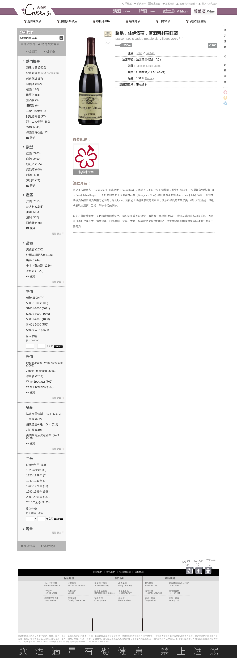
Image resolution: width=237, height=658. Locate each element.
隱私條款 (139, 571)
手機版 (128, 3)
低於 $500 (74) (35, 297)
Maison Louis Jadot (148, 65)
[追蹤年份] (181, 38)
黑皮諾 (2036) (34, 249)
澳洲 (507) (32, 217)
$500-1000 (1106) (37, 303)
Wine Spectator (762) (39, 381)
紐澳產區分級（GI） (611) (42, 424)
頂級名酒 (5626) (36, 67)
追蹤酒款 (169, 3)
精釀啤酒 (134, 21)
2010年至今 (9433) (37, 502)
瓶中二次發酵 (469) (38, 121)
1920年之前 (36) (36, 470)
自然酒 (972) (34, 84)
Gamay (149, 78)
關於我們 (97, 571)
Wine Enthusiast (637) (39, 387)
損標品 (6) (32, 105)
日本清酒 (164, 21)
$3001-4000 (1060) (38, 319)
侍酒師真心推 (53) (37, 132)
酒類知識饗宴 (197, 21)
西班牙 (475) (34, 222)
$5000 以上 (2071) (37, 329)
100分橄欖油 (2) (36, 110)
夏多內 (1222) (34, 271)
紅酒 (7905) (33, 153)
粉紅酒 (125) (34, 164)
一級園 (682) (34, 419)
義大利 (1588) (34, 206)
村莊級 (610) (34, 429)
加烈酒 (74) (33, 180)
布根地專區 (103, 21)
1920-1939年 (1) (36, 475)
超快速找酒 (34, 21)
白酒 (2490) (33, 158)
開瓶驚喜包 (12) (36, 116)
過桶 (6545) (33, 127)
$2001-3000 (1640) (38, 313)
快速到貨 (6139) (36, 72)
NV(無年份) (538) (36, 464)
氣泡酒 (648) (34, 169)
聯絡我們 (110, 571)
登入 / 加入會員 (209, 3)
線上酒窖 (155, 3)
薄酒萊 (150, 53)
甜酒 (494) (32, 174)
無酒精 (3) (32, 100)
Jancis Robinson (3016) (41, 370)
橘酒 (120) (32, 89)
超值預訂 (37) (34, 78)
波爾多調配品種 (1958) (40, 254)
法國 (139, 53)
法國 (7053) (33, 201)
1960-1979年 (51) (37, 486)
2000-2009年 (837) (37, 496)
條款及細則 (125, 571)
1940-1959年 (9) (36, 480)
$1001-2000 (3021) (38, 308)
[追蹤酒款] (108, 42)
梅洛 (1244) (33, 260)
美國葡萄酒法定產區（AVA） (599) (44, 436)
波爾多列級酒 (68, 21)
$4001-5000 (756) (37, 324)
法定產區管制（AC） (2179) (43, 413)
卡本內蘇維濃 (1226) (39, 265)
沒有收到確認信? (188, 3)
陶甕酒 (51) (33, 94)
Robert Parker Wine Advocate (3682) (44, 364)
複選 (32, 137)
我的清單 (141, 3)
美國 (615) (32, 212)
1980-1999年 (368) (37, 491)
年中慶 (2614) (34, 376)
